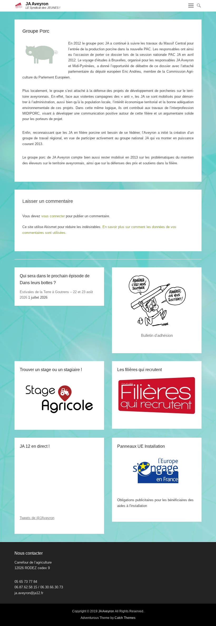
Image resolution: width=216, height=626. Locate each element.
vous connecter (53, 216)
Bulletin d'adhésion (157, 335)
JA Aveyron (37, 4)
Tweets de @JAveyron (37, 518)
